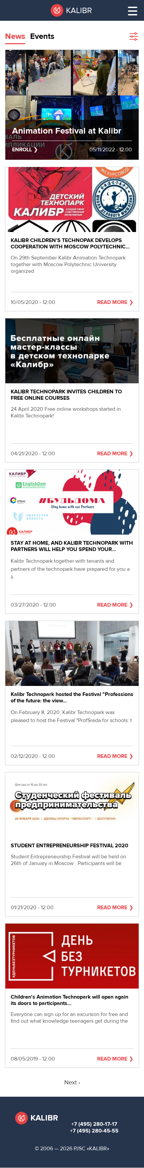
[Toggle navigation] (132, 11)
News (15, 36)
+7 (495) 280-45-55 (94, 1130)
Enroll (22, 149)
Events (42, 36)
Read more (112, 302)
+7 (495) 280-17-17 (94, 1124)
